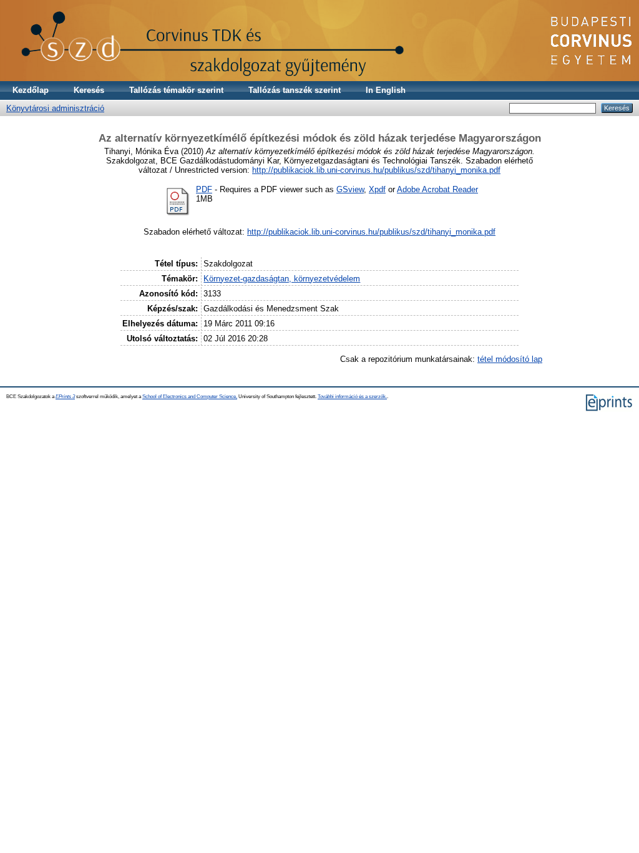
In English (386, 90)
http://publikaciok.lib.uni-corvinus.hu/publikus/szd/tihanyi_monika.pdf (376, 170)
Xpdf (377, 189)
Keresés (89, 90)
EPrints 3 (65, 396)
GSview (350, 189)
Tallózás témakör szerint (176, 90)
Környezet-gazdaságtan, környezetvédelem (281, 278)
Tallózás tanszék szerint (294, 90)
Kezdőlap (30, 90)
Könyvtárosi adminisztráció (55, 108)
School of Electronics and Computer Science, (189, 396)
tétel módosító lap (509, 359)
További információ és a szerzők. (352, 396)
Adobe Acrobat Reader (437, 189)
